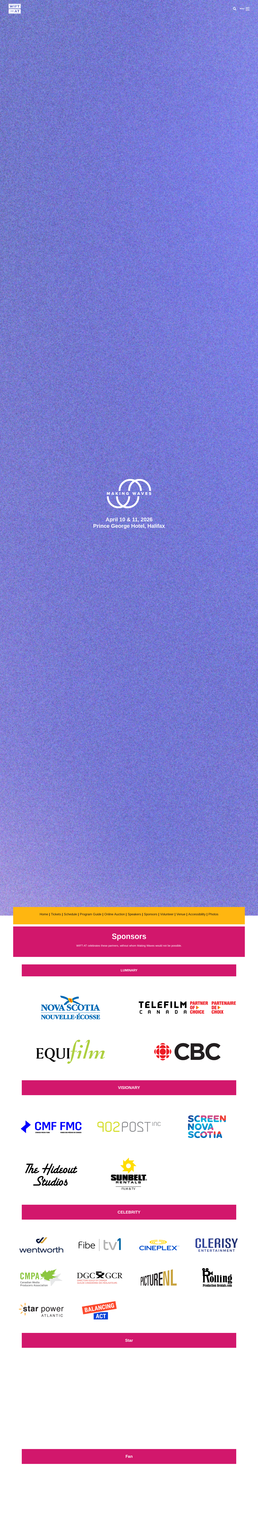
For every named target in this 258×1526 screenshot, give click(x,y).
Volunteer (167, 914)
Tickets (56, 914)
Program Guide (90, 914)
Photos (213, 914)
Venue (180, 914)
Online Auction (114, 914)
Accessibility (197, 914)
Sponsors (150, 914)
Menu (242, 9)
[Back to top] (246, 1516)
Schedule (70, 914)
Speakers (134, 914)
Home (44, 914)
